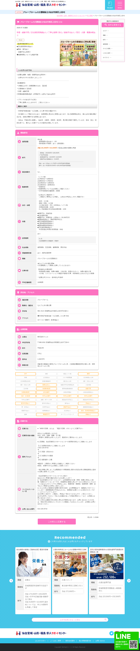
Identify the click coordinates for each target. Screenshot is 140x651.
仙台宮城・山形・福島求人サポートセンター (71, 15)
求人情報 (90, 15)
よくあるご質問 (55, 641)
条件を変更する (112, 24)
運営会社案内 (70, 641)
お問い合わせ (100, 641)
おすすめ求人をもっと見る (83, 619)
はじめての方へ (40, 641)
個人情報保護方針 (85, 641)
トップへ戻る (135, 645)
